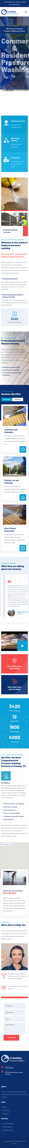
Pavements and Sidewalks (11, 430)
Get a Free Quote (14, 4)
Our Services (6, 1110)
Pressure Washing (8, 1123)
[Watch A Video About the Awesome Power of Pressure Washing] (22, 646)
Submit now (11, 1037)
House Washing (7, 1127)
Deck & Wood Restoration (10, 529)
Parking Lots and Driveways (11, 481)
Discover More (14, 85)
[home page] (13, 1058)
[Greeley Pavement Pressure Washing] (14, 416)
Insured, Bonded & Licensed (10, 231)
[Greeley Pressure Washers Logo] (10, 12)
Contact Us (5, 1114)
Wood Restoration (8, 1130)
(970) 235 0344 (9, 893)
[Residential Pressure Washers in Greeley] (14, 466)
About (4, 1107)
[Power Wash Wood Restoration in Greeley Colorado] (14, 514)
